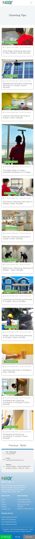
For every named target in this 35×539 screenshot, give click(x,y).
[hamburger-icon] (31, 3)
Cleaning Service (10, 42)
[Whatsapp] (12, 482)
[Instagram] (6, 482)
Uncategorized (11, 193)
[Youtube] (9, 482)
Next (23, 445)
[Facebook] (2, 482)
